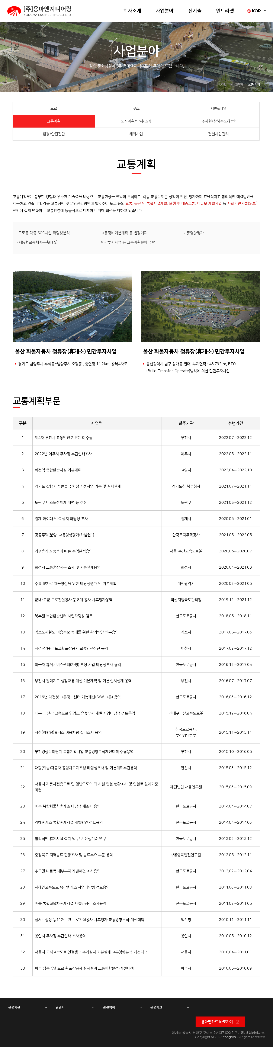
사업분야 (165, 11)
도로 (53, 108)
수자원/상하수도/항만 (218, 121)
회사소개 (132, 11)
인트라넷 (225, 11)
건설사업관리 (218, 134)
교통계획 (54, 121)
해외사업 (136, 134)
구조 (136, 108)
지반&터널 (218, 108)
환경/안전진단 (54, 134)
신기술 (195, 11)
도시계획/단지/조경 (136, 121)
